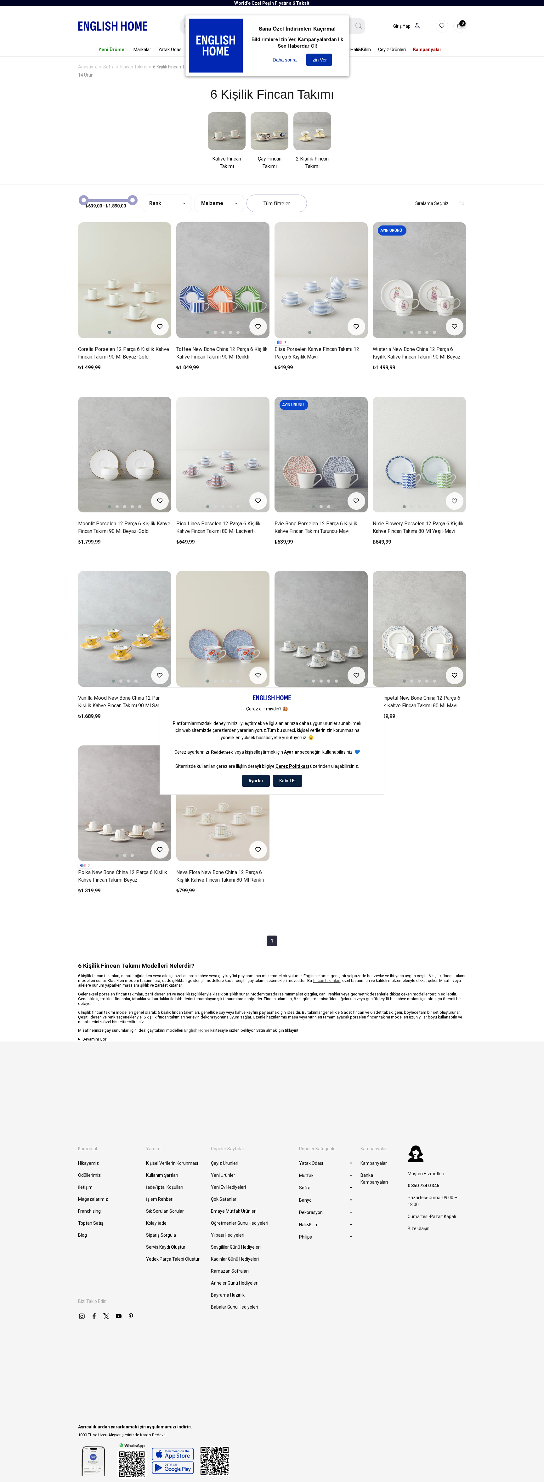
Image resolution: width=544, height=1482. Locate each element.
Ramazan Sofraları (230, 1271)
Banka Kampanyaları (374, 1179)
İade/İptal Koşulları (164, 1187)
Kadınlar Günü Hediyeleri (235, 1259)
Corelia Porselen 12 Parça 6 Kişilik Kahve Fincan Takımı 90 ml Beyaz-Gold (123, 353)
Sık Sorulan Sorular (165, 1211)
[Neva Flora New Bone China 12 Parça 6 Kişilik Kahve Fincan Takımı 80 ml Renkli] (222, 803)
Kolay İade (156, 1223)
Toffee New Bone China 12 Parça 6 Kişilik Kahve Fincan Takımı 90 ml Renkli (222, 353)
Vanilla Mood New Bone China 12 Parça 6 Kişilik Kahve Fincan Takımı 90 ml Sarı (123, 702)
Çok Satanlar (223, 1199)
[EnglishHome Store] (172, 1461)
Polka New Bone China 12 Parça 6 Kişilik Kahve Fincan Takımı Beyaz (122, 876)
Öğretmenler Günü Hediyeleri (239, 1223)
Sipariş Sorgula (161, 1235)
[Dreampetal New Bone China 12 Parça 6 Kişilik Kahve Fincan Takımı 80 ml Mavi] (419, 629)
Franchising (89, 1211)
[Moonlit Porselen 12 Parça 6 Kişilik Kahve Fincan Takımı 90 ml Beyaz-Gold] (124, 454)
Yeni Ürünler (223, 1175)
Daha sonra (285, 59)
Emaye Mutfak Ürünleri (234, 1211)
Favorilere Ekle (160, 326)
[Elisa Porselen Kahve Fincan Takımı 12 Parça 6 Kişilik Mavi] (321, 280)
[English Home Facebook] (94, 1316)
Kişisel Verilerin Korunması (172, 1163)
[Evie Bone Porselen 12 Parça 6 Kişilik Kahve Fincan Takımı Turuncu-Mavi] (321, 454)
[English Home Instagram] (82, 1316)
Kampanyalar (373, 1163)
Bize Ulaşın (418, 1228)
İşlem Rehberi (159, 1199)
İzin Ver (319, 59)
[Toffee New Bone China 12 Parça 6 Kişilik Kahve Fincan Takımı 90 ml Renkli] (222, 280)
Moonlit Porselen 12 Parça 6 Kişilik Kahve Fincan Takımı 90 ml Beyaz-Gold (124, 527)
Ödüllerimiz (89, 1175)
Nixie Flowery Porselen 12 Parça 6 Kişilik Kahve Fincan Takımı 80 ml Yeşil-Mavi (418, 527)
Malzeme (212, 203)
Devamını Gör (94, 1039)
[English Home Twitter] (106, 1316)
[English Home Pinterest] (131, 1316)
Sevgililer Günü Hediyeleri (236, 1247)
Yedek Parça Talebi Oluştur (173, 1259)
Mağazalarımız (93, 1199)
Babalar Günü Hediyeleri (234, 1307)
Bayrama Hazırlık (228, 1295)
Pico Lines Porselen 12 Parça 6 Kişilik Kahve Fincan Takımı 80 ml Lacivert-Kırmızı (218, 528)
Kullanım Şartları (162, 1175)
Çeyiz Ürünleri (224, 1163)
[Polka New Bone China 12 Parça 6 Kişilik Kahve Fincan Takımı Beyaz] (124, 803)
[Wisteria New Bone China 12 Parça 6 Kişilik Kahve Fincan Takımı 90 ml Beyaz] (419, 280)
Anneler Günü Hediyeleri (234, 1283)
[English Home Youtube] (118, 1316)
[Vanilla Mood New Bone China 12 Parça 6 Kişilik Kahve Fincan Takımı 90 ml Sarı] (124, 629)
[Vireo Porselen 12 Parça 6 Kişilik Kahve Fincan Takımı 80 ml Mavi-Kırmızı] (222, 629)
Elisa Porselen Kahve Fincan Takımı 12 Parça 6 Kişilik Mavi (317, 353)
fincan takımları (326, 980)
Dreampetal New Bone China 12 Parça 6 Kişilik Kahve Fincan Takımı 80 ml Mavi (416, 702)
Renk (155, 203)
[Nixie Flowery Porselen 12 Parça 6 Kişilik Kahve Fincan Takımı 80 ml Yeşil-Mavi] (419, 454)
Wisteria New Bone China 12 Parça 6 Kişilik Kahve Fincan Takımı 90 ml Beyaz (417, 353)
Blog (82, 1235)
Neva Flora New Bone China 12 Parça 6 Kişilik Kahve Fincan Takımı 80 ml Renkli (220, 876)
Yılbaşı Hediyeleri (227, 1235)
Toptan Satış (90, 1223)
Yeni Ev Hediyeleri (228, 1187)
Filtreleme (276, 203)
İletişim (85, 1187)
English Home (196, 1030)
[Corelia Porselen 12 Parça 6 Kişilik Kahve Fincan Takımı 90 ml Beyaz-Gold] (124, 280)
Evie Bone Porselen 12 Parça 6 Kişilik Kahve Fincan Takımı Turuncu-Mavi (316, 527)
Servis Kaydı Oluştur (165, 1247)
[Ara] (359, 26)
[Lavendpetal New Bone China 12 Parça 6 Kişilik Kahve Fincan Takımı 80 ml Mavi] (321, 629)
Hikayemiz (88, 1163)
